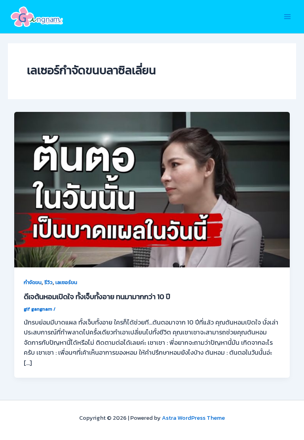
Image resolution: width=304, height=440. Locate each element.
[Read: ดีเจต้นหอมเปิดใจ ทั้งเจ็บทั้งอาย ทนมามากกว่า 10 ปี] (152, 189)
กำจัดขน (33, 282)
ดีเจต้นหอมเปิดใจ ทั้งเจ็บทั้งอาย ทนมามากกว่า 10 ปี (97, 296)
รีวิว (48, 282)
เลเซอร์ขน (66, 282)
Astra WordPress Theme (193, 417)
